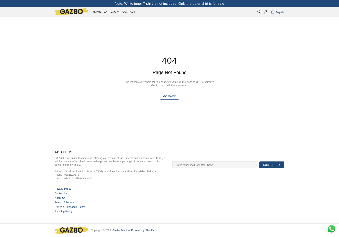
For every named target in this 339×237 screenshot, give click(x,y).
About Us (60, 197)
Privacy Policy (63, 188)
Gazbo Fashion (71, 11)
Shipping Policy (63, 211)
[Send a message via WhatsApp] (331, 228)
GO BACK (169, 96)
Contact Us (61, 193)
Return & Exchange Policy (70, 206)
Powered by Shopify (142, 230)
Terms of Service (64, 202)
